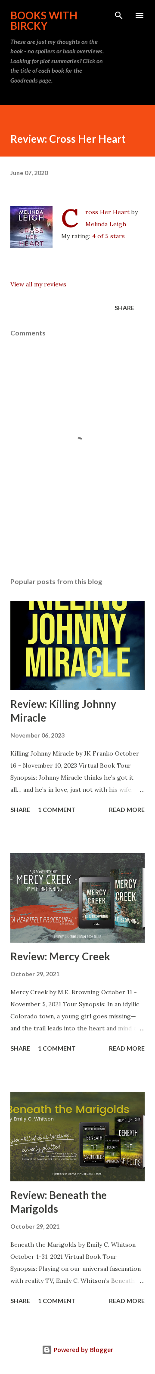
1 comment (57, 809)
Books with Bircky (44, 20)
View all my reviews (38, 284)
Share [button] (124, 307)
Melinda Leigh (105, 224)
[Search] (119, 15)
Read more (127, 809)
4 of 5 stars (108, 236)
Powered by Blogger (82, 1350)
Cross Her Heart (107, 212)
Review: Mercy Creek (60, 956)
